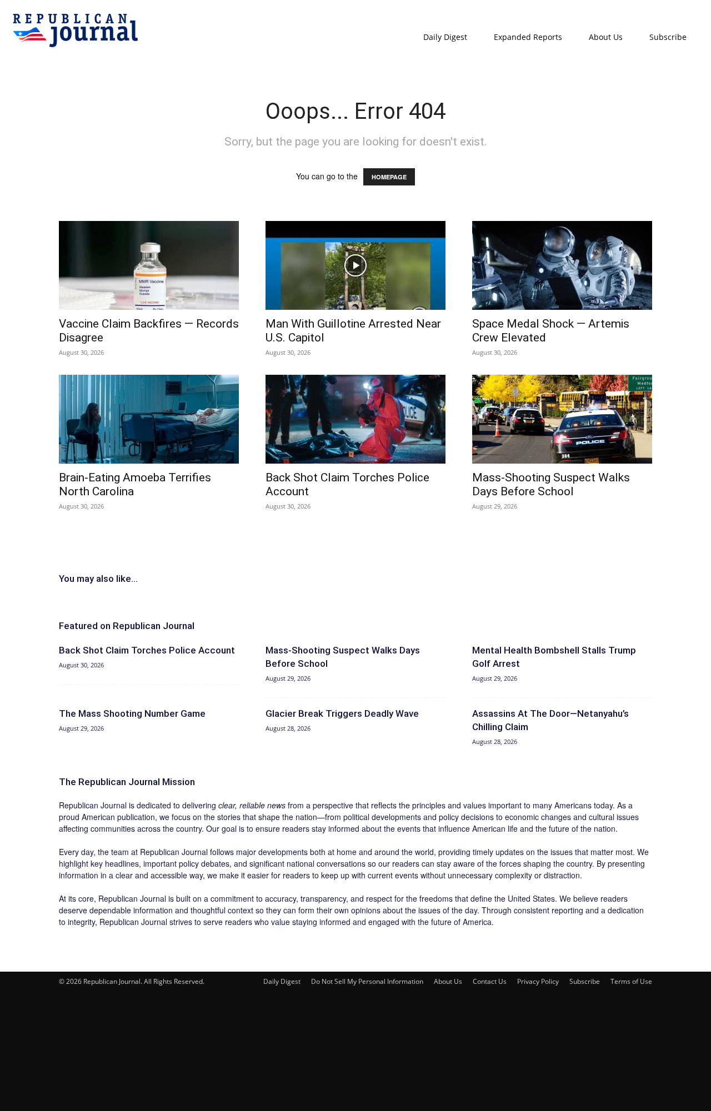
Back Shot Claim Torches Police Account (147, 650)
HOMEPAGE (389, 177)
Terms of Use (631, 981)
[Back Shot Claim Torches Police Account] (355, 419)
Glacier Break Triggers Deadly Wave (342, 713)
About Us (606, 37)
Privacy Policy (538, 981)
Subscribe (668, 37)
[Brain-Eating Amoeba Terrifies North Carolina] (149, 419)
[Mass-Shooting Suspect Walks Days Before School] (562, 419)
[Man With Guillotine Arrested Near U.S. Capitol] (355, 265)
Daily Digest (445, 37)
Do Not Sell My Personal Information (367, 981)
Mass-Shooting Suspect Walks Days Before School (551, 484)
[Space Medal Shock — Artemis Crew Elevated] (562, 265)
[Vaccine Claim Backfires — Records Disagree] (149, 265)
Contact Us (490, 981)
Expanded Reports (528, 37)
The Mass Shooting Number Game (132, 713)
